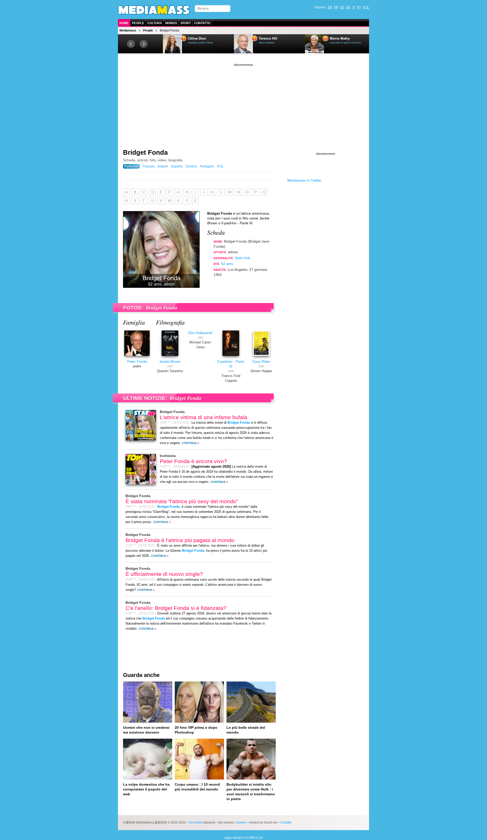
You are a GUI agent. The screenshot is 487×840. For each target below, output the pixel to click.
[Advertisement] (243, 102)
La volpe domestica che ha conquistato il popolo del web (146, 789)
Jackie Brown (170, 361)
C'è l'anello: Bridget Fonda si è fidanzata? (176, 608)
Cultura (154, 23)
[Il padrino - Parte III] (230, 357)
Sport (185, 23)
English (163, 166)
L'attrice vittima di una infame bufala (203, 417)
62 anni (227, 264)
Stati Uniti (242, 258)
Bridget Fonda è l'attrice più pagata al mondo (180, 540)
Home (124, 23)
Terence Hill (260, 38)
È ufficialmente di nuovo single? (164, 574)
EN (330, 7)
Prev (131, 44)
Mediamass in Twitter (304, 180)
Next (144, 44)
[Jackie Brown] (170, 357)
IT (354, 7)
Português (207, 166)
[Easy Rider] (261, 357)
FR (336, 7)
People (138, 23)
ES (342, 7)
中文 (366, 7)
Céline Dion (189, 38)
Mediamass (127, 30)
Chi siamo (195, 822)
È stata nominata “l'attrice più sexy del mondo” (182, 501)
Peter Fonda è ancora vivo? (193, 461)
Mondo (171, 23)
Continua (189, 443)
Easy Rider (261, 361)
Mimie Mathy (332, 38)
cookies (241, 822)
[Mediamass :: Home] (154, 10)
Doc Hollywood (200, 333)
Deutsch (191, 166)
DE (348, 7)
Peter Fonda (137, 361)
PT (359, 7)
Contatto (202, 23)
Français (149, 166)
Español (177, 166)
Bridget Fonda (145, 152)
